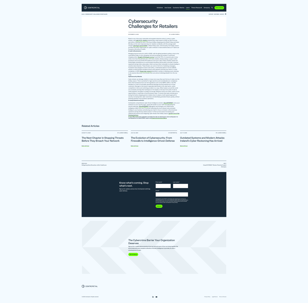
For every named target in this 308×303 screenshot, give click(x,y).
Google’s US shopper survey (146, 57)
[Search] (212, 7)
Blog (83, 14)
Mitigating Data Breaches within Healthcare (94, 164)
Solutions (160, 7)
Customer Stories (178, 7)
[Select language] (225, 14)
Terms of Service (222, 296)
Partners (216, 14)
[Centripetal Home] (154, 286)
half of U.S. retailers (142, 40)
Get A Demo (133, 254)
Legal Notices (215, 296)
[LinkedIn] (152, 296)
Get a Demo (219, 8)
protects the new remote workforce (159, 118)
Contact (222, 14)
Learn (188, 7)
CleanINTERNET (168, 103)
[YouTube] (155, 296)
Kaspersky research (146, 71)
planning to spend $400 (140, 45)
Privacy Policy (207, 296)
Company (207, 7)
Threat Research (196, 7)
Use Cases (168, 7)
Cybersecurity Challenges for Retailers (96, 14)
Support (211, 14)
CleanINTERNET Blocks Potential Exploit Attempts (214, 165)
